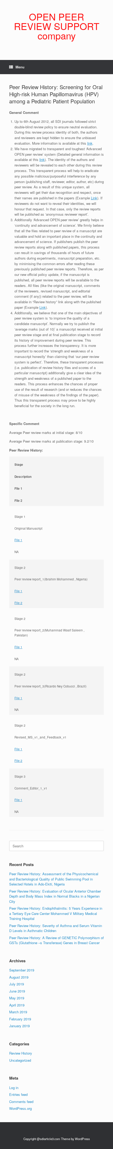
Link (94, 197)
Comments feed (21, 1101)
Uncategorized (20, 1060)
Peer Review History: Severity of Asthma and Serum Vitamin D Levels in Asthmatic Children (55, 928)
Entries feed (18, 1094)
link (90, 143)
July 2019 (16, 983)
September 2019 (21, 970)
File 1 (18, 540)
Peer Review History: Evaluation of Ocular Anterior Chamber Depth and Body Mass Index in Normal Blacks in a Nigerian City (55, 896)
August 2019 (18, 977)
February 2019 (20, 1018)
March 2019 (18, 1011)
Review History (20, 1053)
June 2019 (17, 991)
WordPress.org (20, 1108)
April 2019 (16, 1005)
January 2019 (19, 1025)
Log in (13, 1087)
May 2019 (16, 997)
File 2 (18, 603)
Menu (20, 66)
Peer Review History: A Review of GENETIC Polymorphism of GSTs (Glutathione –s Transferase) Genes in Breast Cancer (56, 940)
